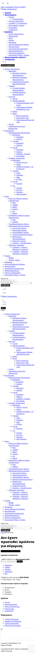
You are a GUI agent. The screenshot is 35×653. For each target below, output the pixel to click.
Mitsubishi (12, 71)
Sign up (20, 561)
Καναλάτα (19, 137)
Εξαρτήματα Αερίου (19, 230)
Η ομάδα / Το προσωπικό (18, 23)
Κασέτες (19, 139)
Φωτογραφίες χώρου (16, 25)
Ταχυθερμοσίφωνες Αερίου (19, 224)
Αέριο (11, 38)
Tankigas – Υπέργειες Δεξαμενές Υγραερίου (20, 252)
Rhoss (14, 114)
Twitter (7, 567)
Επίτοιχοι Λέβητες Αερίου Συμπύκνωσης (18, 199)
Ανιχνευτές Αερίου (19, 228)
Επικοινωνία (9, 609)
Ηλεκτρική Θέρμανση (16, 53)
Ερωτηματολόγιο (11, 604)
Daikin (14, 111)
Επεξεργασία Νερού (16, 51)
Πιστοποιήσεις (18, 19)
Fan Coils (12, 97)
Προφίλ (11, 17)
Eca (13, 211)
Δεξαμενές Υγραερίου (16, 245)
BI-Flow (19, 179)
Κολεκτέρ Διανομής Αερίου (22, 235)
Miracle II (19, 192)
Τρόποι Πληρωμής (12, 619)
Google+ (8, 569)
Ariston (15, 209)
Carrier (15, 99)
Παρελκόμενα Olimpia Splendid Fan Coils (24, 108)
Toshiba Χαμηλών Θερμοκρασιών (19, 93)
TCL (13, 186)
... (5, 61)
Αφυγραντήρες (14, 47)
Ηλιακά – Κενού (14, 260)
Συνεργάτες (13, 28)
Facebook (8, 565)
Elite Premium (21, 194)
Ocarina (19, 188)
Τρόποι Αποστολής (12, 623)
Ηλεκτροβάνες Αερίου (20, 232)
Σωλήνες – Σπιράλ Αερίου (22, 243)
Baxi (14, 203)
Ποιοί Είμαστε (10, 15)
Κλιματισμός (13, 36)
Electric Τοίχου (21, 162)
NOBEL (11, 258)
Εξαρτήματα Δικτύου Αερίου (19, 226)
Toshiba (12, 86)
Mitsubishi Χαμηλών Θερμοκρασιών (19, 78)
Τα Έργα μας (10, 59)
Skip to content (19, 7)
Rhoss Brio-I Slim (22, 118)
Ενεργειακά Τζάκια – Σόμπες (19, 55)
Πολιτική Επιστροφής (13, 626)
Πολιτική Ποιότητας (16, 21)
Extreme (19, 184)
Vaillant (15, 205)
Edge (18, 177)
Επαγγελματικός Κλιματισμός (19, 133)
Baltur (14, 207)
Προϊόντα (9, 32)
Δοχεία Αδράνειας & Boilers (19, 45)
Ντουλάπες (20, 156)
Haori (18, 173)
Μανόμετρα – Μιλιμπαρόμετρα (18, 238)
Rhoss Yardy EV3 (22, 116)
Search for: (5, 279)
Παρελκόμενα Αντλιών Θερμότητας (17, 127)
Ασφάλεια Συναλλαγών (13, 621)
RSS (6, 574)
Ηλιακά (11, 40)
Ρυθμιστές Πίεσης (19, 241)
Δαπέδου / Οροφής (23, 154)
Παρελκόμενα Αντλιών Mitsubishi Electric (20, 83)
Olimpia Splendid (18, 101)
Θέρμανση (12, 42)
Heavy (18, 164)
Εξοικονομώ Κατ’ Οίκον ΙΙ (15, 57)
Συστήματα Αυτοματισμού (18, 49)
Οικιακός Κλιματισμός (17, 158)
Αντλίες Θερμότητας (16, 34)
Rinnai (14, 213)
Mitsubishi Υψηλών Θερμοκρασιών (19, 74)
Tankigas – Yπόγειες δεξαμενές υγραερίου (20, 248)
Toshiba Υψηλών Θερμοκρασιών (18, 89)
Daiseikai (19, 175)
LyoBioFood (13, 30)
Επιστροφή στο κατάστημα (10, 551)
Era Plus (19, 190)
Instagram (8, 572)
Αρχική (8, 13)
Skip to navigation (7, 7)
